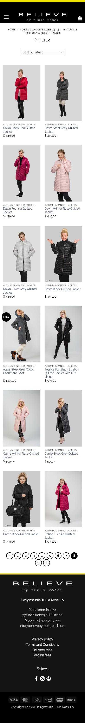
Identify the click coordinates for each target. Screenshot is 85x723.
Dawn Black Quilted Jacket (63, 289)
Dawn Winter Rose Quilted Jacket (62, 210)
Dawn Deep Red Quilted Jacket (19, 129)
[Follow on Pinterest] (48, 679)
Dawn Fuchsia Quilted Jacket (17, 210)
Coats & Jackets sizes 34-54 (39, 29)
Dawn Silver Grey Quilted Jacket (20, 290)
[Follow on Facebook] (36, 679)
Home (11, 29)
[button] (6, 17)
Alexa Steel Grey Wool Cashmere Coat (18, 371)
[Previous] (9, 555)
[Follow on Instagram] (42, 679)
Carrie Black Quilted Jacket (21, 534)
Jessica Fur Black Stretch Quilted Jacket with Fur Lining (62, 373)
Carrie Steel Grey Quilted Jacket (61, 455)
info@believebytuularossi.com (42, 626)
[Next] (46, 562)
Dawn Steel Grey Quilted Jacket (61, 129)
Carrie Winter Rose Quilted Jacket (21, 455)
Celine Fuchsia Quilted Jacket (60, 536)
